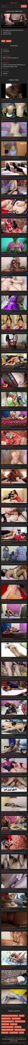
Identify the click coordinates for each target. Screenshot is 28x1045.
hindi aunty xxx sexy (7, 1027)
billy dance (18, 1027)
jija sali (21, 1032)
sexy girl (21, 1015)
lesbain (9, 41)
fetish (3, 41)
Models (21, 1037)
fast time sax (5, 1024)
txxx (14, 3)
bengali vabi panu (20, 1029)
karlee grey (5, 1032)
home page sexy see (7, 1021)
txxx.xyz (4, 1042)
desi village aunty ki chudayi (9, 1015)
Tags (16, 1037)
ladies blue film (6, 1018)
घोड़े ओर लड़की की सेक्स (7, 1029)
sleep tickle (14, 1024)
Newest (7, 1037)
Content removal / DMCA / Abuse (17, 1042)
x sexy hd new (14, 1032)
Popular (12, 1037)
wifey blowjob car (20, 1021)
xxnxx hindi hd (16, 1018)
